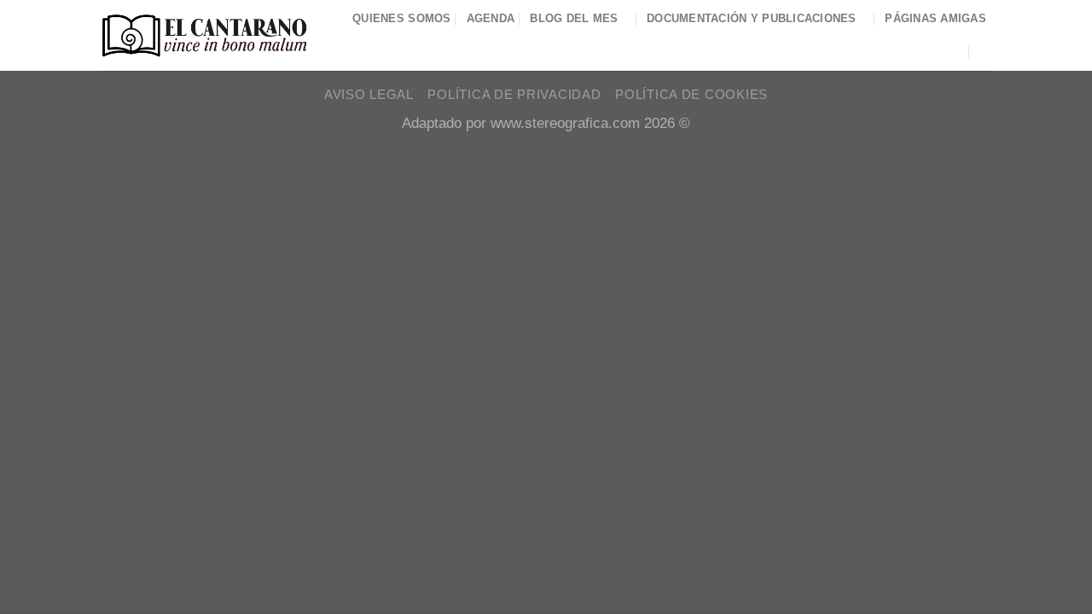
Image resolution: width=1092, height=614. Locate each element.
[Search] (987, 51)
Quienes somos (401, 18)
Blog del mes (574, 18)
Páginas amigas (935, 18)
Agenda (491, 18)
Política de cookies (691, 94)
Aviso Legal (369, 94)
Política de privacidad (514, 94)
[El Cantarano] (204, 35)
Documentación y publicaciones (752, 18)
